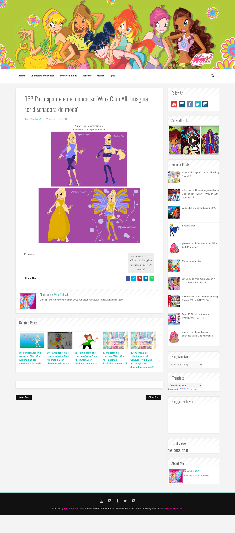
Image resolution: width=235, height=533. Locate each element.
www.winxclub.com (174, 508)
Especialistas (188, 225)
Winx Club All (61, 294)
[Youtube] (174, 104)
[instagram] (182, 104)
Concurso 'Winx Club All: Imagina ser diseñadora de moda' (141, 262)
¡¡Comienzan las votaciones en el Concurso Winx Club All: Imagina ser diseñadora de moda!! (142, 359)
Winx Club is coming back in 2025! (199, 208)
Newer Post (23, 397)
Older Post (153, 397)
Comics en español (191, 261)
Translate (191, 389)
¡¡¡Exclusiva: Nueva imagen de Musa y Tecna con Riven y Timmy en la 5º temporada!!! (200, 194)
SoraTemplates (71, 508)
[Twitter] (198, 104)
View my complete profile (196, 475)
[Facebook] (190, 104)
